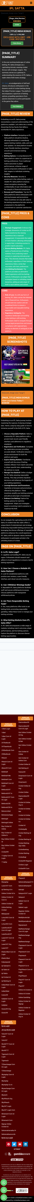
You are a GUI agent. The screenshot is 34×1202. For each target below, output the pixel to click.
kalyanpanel (6, 962)
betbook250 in (7, 807)
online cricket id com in (7, 898)
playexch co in (24, 966)
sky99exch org (7, 1099)
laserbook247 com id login (7, 929)
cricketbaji (22, 857)
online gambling (24, 997)
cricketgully (23, 829)
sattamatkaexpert (25, 886)
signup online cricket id (6, 1125)
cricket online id (24, 764)
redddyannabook (25, 921)
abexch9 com (7, 768)
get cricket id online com (23, 759)
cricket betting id (25, 839)
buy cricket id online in (6, 834)
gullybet (4, 1005)
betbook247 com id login (8, 798)
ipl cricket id (6, 977)
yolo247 (4, 1040)
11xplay (4, 862)
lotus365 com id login (8, 919)
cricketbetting (24, 849)
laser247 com (7, 886)
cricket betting (24, 853)
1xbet (4, 732)
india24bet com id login (8, 986)
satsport (22, 897)
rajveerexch (23, 925)
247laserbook (7, 746)
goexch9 (5, 1013)
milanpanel (5, 914)
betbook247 (6, 790)
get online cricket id (25, 746)
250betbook (6, 754)
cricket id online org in (24, 803)
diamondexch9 (24, 722)
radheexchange (24, 942)
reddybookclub (24, 917)
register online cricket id (24, 912)
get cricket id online (23, 753)
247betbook (6, 743)
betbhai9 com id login (8, 784)
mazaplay (5, 882)
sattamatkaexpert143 (25, 882)
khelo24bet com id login (8, 953)
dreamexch (23, 782)
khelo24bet (6, 958)
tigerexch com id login (8, 1055)
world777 (5, 1050)
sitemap (17, 1149)
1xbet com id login (6, 737)
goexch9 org (6, 1009)
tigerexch (5, 1060)
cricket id (22, 825)
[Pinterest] (8, 1144)
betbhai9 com (7, 779)
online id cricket (24, 994)
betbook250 (6, 803)
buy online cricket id (8, 840)
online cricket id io (8, 893)
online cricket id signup (24, 1002)
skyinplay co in (7, 1085)
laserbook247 (7, 934)
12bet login (6, 729)
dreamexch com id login (25, 777)
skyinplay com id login (8, 1076)
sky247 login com (8, 1110)
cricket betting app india (24, 844)
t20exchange (6, 1071)
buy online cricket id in (8, 846)
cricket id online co (24, 820)
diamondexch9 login (24, 797)
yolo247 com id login (7, 1035)
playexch (22, 878)
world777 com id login (8, 1045)
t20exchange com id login (8, 1065)
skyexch (4, 1095)
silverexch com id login (8, 1115)
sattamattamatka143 (8, 1130)
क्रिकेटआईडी (5, 1026)
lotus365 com (7, 924)
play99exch (23, 976)
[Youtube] (19, 1144)
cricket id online (24, 815)
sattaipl (21, 889)
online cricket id (7, 904)
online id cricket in (25, 990)
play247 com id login (24, 981)
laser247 (5, 948)
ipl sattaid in (6, 966)
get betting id (23, 768)
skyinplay (5, 1081)
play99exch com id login (25, 971)
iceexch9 (5, 995)
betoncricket (6, 811)
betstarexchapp (7, 815)
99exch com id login (7, 763)
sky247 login (6, 1106)
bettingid (5, 819)
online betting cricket (7, 908)
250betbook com (8, 750)
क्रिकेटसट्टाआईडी (7, 1138)
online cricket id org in (24, 1015)
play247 (21, 986)
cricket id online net (24, 810)
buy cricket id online (6, 827)
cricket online (23, 792)
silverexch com (7, 1120)
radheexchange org (24, 936)
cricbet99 (5, 852)
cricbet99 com (24, 868)
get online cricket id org (25, 733)
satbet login (23, 907)
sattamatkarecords (8, 1134)
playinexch (22, 955)
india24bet (5, 991)
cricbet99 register (25, 861)
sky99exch (5, 1102)
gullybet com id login (7, 1000)
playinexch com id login (25, 946)
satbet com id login (24, 902)
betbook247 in (7, 793)
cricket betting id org (25, 834)
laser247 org (6, 944)
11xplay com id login (7, 857)
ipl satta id (5, 970)
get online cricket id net (25, 740)
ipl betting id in (7, 889)
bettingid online (7, 822)
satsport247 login (25, 893)
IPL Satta (5, 83)
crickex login (23, 865)
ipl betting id (6, 981)
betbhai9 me (6, 776)
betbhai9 (5, 772)
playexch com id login (24, 960)
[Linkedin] (25, 1144)
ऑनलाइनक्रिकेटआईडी (8, 1030)
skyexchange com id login (8, 1089)
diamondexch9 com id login (24, 727)
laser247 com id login (8, 939)
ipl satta (4, 973)
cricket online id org (24, 787)
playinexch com (24, 952)
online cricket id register (24, 1009)
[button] (31, 3)
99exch (4, 758)
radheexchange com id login (24, 930)
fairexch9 (22, 772)
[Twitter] (14, 1144)
